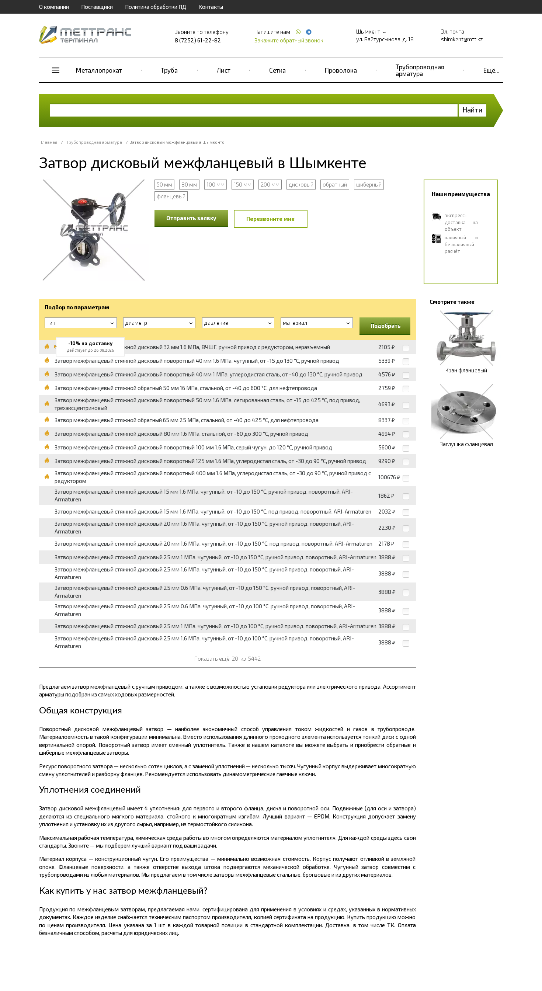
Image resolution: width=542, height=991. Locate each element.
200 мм (270, 184)
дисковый (301, 184)
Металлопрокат (99, 70)
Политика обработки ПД (155, 6)
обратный (335, 184)
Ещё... (491, 70)
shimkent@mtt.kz (462, 39)
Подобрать (386, 325)
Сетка (277, 70)
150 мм (242, 184)
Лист (223, 70)
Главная (49, 142)
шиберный (369, 184)
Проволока (341, 70)
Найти (472, 109)
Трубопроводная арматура (420, 70)
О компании (54, 6)
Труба (169, 70)
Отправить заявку (191, 218)
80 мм (189, 184)
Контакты (210, 6)
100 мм (215, 184)
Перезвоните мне (270, 218)
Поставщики (97, 6)
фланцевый (171, 196)
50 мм (164, 184)
